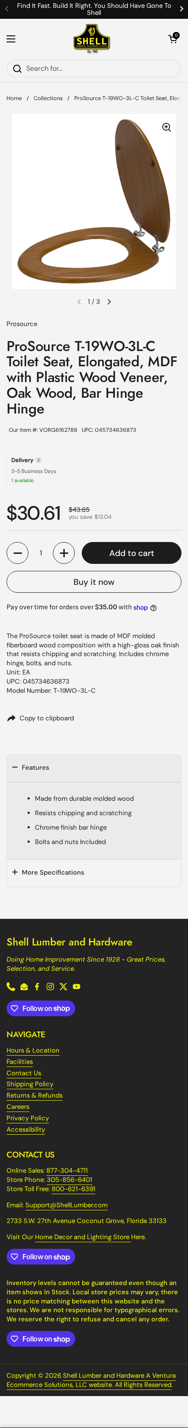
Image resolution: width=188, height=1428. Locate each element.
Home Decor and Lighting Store (83, 1237)
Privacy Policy (28, 1118)
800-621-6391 (73, 1189)
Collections (48, 98)
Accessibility (26, 1129)
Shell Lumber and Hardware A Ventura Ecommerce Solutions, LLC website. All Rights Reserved (91, 1380)
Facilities (20, 1061)
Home (14, 98)
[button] (172, 39)
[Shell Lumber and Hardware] (92, 39)
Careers (18, 1106)
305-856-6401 (69, 1179)
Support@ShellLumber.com (66, 1205)
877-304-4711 (67, 1170)
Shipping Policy (30, 1084)
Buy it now (94, 582)
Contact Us (24, 1073)
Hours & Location (33, 1050)
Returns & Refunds (35, 1095)
